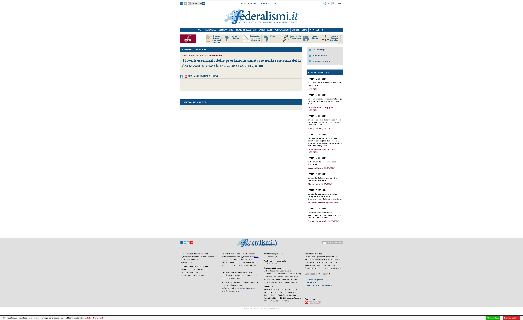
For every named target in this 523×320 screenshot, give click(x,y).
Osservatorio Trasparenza (278, 37)
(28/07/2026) (320, 108)
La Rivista (210, 29)
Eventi (295, 29)
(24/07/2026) (323, 221)
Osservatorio (226, 29)
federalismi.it (242, 288)
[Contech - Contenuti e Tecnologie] (313, 302)
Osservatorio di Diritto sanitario (337, 38)
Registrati (338, 3)
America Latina (218, 37)
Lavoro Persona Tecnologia (317, 38)
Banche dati (265, 29)
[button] (327, 3)
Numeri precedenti (246, 29)
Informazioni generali (314, 279)
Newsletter (316, 29)
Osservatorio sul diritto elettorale (238, 38)
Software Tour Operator (261, 311)
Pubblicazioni (282, 29)
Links (304, 29)
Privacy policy (98, 318)
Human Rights (297, 37)
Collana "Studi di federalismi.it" (319, 285)
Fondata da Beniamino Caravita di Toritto (257, 3)
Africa (255, 36)
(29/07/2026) (313, 89)
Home (200, 29)
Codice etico (310, 282)
